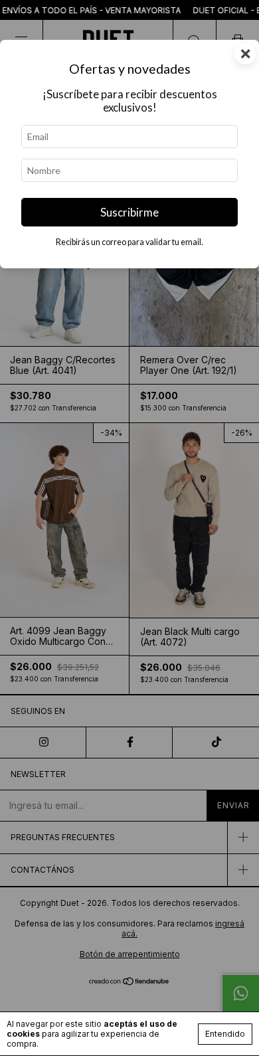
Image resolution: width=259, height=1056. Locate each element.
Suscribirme (129, 212)
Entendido (225, 1034)
